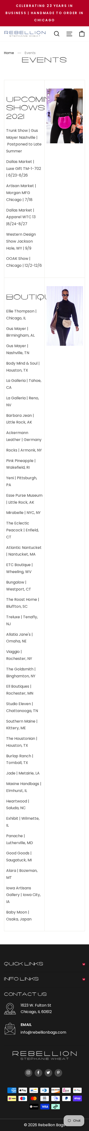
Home (9, 53)
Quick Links (23, 964)
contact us (25, 994)
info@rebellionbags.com (43, 1032)
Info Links (21, 979)
